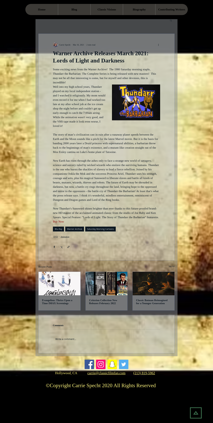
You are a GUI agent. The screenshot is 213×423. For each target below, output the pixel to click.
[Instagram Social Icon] (100, 364)
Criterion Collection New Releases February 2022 (103, 302)
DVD (55, 237)
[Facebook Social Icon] (89, 364)
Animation (65, 237)
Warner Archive (74, 229)
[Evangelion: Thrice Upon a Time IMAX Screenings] (59, 283)
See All (172, 266)
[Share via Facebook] (54, 247)
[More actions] (158, 45)
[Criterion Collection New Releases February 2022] (107, 283)
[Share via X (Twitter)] (61, 247)
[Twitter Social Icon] (123, 364)
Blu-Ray (58, 229)
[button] (171, 20)
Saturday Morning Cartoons (100, 229)
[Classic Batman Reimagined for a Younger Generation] (153, 283)
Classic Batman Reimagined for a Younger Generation (152, 302)
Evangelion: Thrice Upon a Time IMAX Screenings (57, 302)
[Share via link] (68, 247)
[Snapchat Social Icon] (112, 364)
